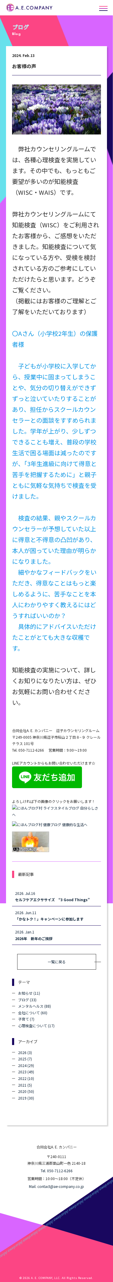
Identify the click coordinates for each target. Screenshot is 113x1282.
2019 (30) (26, 1097)
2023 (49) (26, 1071)
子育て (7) (26, 1018)
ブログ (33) (27, 999)
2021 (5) (25, 1085)
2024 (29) (26, 1065)
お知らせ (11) (29, 993)
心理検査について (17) (36, 1025)
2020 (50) (26, 1091)
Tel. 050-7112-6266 (57, 1170)
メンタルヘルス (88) (34, 1006)
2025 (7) (25, 1058)
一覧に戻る (57, 961)
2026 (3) (25, 1052)
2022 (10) (26, 1078)
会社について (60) (32, 1012)
